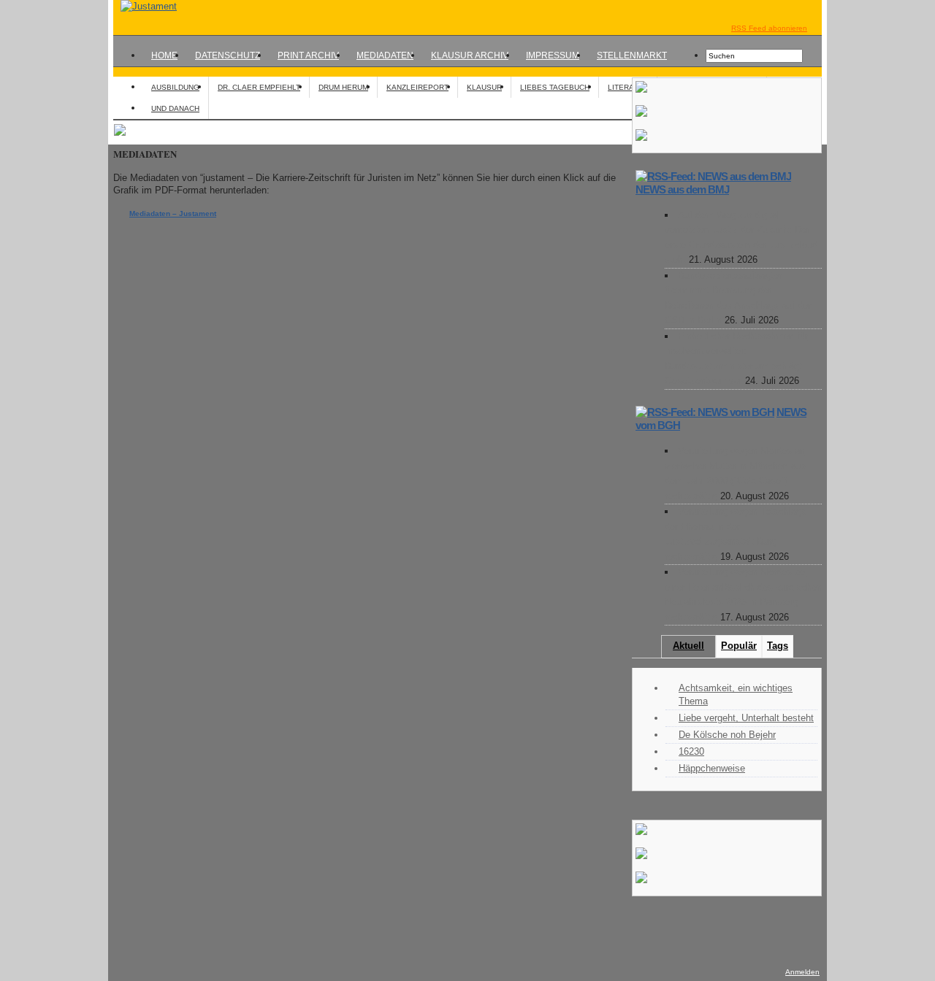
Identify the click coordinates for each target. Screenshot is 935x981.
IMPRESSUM (552, 55)
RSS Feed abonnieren (769, 28)
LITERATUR (628, 87)
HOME (164, 55)
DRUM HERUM (343, 87)
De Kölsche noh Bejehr (727, 734)
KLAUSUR (484, 87)
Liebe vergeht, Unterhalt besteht (746, 717)
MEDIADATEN (384, 55)
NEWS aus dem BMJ (682, 189)
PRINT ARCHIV (308, 55)
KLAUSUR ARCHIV (469, 55)
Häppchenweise (712, 768)
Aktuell (688, 645)
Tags (777, 645)
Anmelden (802, 972)
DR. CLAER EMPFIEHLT (259, 87)
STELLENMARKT (632, 55)
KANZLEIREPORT (417, 87)
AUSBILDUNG (175, 87)
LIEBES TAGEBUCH (554, 87)
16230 (691, 751)
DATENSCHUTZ (227, 55)
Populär (739, 645)
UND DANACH (175, 108)
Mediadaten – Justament (172, 213)
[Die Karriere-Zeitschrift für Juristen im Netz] (145, 6)
